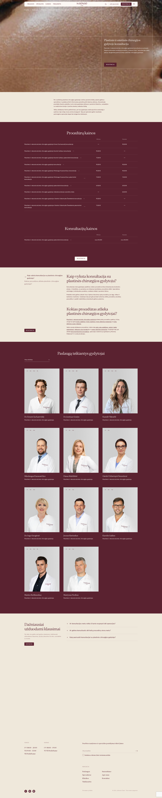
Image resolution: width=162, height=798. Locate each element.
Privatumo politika (87, 790)
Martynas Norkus (71, 595)
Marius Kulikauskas (32, 595)
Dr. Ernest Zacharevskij (34, 417)
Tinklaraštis (57, 4)
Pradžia (26, 10)
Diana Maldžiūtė (70, 476)
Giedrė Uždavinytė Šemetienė (115, 476)
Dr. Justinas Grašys (71, 417)
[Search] (105, 4)
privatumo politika (105, 755)
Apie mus (105, 775)
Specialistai (40, 4)
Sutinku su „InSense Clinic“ (92, 755)
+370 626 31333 (114, 4)
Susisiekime (81, 720)
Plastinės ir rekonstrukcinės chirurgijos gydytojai (81, 319)
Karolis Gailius (109, 535)
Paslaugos (30, 4)
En (134, 4)
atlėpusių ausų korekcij (81, 329)
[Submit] (137, 751)
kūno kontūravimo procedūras (80, 331)
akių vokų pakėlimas (102, 327)
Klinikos (48, 4)
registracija (126, 4)
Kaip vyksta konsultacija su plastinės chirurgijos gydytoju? (45, 277)
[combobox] (37, 360)
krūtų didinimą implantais (104, 321)
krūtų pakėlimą (80, 321)
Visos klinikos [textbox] (28, 359)
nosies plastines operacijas (99, 329)
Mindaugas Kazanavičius (34, 476)
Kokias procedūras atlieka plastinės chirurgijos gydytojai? (41, 282)
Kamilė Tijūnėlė (109, 417)
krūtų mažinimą (90, 321)
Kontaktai (29, 644)
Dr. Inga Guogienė (32, 535)
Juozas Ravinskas (70, 535)
